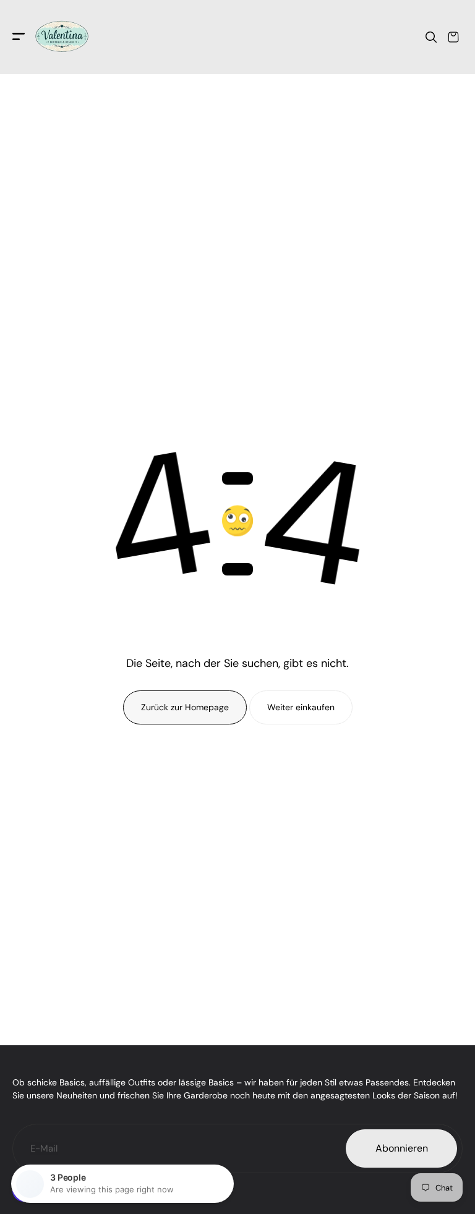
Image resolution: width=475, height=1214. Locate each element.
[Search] (431, 37)
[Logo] (62, 37)
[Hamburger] (18, 37)
